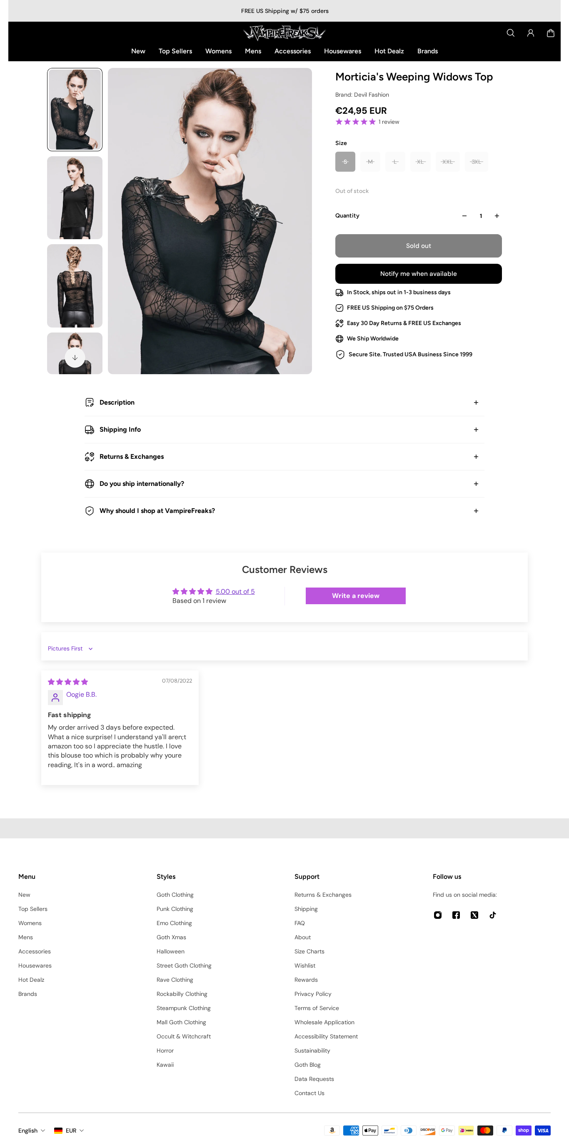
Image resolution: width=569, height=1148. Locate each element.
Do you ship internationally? (142, 484)
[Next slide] (75, 358)
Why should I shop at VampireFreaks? (157, 511)
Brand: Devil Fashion (362, 94)
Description (117, 402)
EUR (71, 1130)
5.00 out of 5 (235, 591)
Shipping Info (120, 429)
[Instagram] (438, 915)
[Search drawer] (511, 33)
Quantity (347, 215)
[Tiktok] (493, 915)
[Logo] (284, 33)
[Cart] (551, 33)
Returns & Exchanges (132, 456)
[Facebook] (456, 915)
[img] (68, 682)
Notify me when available (418, 274)
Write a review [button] (355, 595)
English (27, 1130)
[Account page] (531, 33)
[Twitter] (474, 915)
